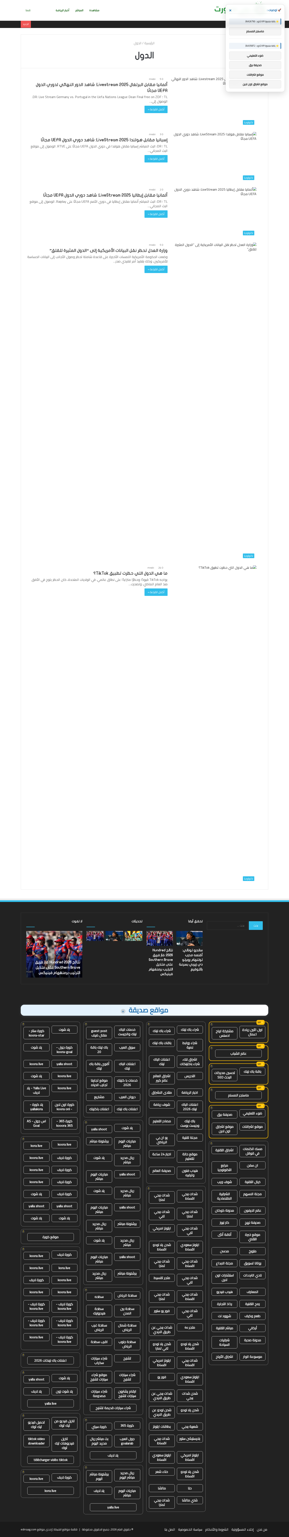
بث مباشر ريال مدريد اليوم (99, 1441)
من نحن (262, 1529)
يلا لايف (113, 1455)
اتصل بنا (169, 1529)
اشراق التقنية (224, 1150)
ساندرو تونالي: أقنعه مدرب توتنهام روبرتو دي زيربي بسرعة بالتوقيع (191, 960)
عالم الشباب (238, 1053)
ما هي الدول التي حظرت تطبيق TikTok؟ (131, 573)
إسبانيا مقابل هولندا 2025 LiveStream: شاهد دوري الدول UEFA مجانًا (104, 140)
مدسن (224, 1251)
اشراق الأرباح (224, 1356)
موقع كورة (51, 1237)
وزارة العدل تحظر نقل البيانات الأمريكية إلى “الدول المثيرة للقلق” (109, 250)
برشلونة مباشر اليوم (99, 1476)
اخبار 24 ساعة (161, 1154)
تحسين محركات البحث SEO (224, 1075)
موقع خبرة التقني (252, 1236)
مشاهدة (94, 10)
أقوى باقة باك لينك (99, 1066)
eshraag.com (28, 1529)
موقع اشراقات (252, 1126)
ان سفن (252, 1165)
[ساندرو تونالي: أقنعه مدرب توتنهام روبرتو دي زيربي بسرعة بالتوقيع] (114, 936)
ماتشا (162, 1488)
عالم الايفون (252, 1210)
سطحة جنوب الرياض (127, 1344)
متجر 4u (189, 1327)
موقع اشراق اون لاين (225, 1128)
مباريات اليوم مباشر (127, 1143)
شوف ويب (224, 1182)
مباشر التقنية (224, 1328)
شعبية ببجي (190, 1426)
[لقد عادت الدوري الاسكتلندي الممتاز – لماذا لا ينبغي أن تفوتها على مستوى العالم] (133, 936)
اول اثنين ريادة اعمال (252, 1032)
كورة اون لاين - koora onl (64, 1106)
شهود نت (224, 1316)
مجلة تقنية (189, 1137)
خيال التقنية (252, 1182)
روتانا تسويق (252, 1263)
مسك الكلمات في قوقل (252, 1151)
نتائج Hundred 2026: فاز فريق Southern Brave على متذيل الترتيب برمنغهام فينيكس (57, 967)
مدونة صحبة (252, 1340)
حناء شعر (162, 1471)
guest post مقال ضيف (99, 1033)
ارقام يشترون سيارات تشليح (127, 1393)
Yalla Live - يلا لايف (36, 1090)
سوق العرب (127, 1047)
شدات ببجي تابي (162, 1213)
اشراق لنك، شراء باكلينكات (190, 1061)
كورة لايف (64, 1157)
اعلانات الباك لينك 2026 (190, 1106)
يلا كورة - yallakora (36, 1106)
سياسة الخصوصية (190, 1529)
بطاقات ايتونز (162, 1426)
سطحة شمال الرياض (127, 1327)
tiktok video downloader (36, 1441)
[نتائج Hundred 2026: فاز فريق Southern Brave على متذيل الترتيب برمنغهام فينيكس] (95, 936)
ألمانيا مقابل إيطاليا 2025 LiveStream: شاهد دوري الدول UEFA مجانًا (105, 195)
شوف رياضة (161, 1104)
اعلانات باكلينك (99, 1109)
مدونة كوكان (224, 1210)
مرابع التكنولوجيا (224, 1167)
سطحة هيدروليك (99, 1310)
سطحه (99, 1296)
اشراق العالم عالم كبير (162, 1078)
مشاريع (99, 1097)
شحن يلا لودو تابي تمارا (162, 1346)
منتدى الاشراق (162, 1092)
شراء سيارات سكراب (99, 1360)
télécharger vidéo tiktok (50, 1460)
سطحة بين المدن (127, 1310)
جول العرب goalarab (127, 1441)
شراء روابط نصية (189, 1045)
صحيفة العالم (162, 1170)
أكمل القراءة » (156, 109)
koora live (36, 1064)
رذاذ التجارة (224, 1304)
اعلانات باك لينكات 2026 (50, 1360)
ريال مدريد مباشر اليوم (127, 1475)
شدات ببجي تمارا (162, 1197)
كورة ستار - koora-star (36, 1033)
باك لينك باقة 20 (99, 1049)
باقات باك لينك (161, 1043)
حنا (190, 1488)
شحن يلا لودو (190, 1410)
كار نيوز (224, 1222)
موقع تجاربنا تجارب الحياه (99, 1082)
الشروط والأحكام (216, 1529)
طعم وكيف (252, 1316)
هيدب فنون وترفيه (190, 1172)
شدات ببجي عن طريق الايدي (161, 1329)
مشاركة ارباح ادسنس (224, 1033)
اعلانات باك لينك (127, 1109)
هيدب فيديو (224, 1292)
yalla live (113, 1507)
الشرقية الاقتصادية (224, 1196)
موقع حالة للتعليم (189, 1156)
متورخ (252, 1251)
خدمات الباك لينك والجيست (127, 1031)
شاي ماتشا (190, 1500)
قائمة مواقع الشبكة (65, 1529)
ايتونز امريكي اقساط (162, 1362)
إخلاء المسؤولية (242, 1529)
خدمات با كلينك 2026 (127, 1082)
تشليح (127, 1358)
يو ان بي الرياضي (162, 1139)
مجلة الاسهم (252, 1194)
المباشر (79, 10)
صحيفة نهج (252, 1222)
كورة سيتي (99, 1426)
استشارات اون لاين (224, 1277)
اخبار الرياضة (190, 1092)
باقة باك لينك (252, 1071)
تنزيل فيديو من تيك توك (64, 1423)
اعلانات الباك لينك (161, 1061)
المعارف (252, 1292)
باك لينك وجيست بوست (189, 1123)
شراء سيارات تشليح (127, 1377)
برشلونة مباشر (99, 1141)
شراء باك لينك (190, 1029)
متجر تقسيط (162, 1278)
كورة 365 (127, 1425)
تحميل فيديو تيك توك (36, 1424)
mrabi (152, 78)
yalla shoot (99, 1129)
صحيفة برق (224, 1114)
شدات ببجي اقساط (190, 1196)
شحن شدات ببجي (190, 1395)
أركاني (252, 1328)
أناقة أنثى (224, 1234)
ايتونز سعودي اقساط (189, 1247)
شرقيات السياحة (224, 1342)
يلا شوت (127, 1128)
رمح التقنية (252, 1304)
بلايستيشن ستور (189, 1438)
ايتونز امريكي (162, 1228)
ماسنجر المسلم (238, 1095)
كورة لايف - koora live (64, 1306)
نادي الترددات (252, 1275)
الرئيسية (150, 43)
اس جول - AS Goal (36, 1123)
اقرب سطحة (99, 1342)
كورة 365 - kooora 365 (64, 1123)
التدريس (189, 1076)
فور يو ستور (162, 1311)
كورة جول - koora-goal (64, 1049)
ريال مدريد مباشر (127, 1159)
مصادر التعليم (162, 1121)
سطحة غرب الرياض (99, 1327)
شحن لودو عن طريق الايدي (161, 1412)
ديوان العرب (127, 1097)
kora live (36, 1145)
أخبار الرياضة (62, 10)
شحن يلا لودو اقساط (162, 1247)
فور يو (161, 1377)
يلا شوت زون (64, 1391)
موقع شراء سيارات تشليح (99, 1377)
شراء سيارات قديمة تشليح (113, 1408)
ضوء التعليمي (252, 1113)
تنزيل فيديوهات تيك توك (64, 1443)
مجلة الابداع (224, 1263)
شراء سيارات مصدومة (99, 1393)
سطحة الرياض (127, 1295)
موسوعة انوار (252, 1356)
